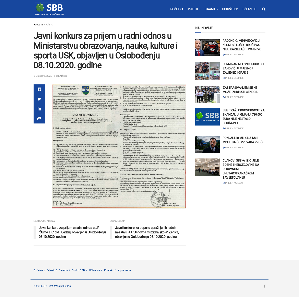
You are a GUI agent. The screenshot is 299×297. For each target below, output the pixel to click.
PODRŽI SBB (230, 9)
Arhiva (49, 24)
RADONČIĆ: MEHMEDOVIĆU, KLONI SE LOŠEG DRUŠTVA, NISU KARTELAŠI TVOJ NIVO (242, 45)
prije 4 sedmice (234, 128)
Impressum (124, 270)
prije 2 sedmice (234, 54)
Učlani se (94, 270)
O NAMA (210, 9)
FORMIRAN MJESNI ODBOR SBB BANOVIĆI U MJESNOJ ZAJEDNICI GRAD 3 (244, 68)
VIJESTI (193, 9)
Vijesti (51, 270)
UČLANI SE (249, 9)
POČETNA (176, 9)
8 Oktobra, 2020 (43, 75)
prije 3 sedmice (234, 97)
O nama (63, 270)
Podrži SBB (78, 270)
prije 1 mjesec (234, 183)
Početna (38, 24)
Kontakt (108, 270)
